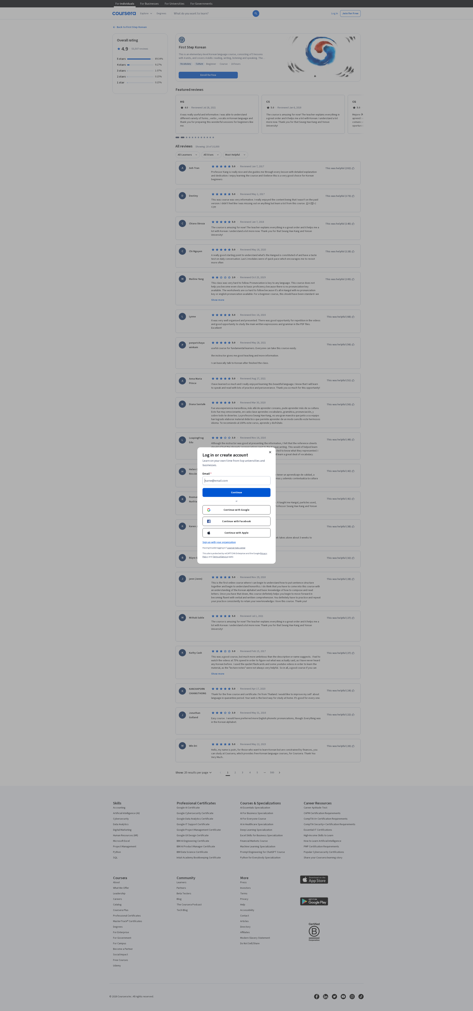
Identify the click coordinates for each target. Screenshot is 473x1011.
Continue (236, 492)
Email (207, 474)
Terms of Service (220, 556)
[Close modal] (270, 452)
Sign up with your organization (219, 542)
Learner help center (236, 548)
